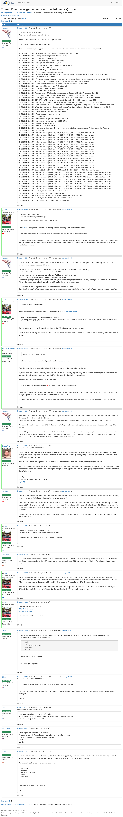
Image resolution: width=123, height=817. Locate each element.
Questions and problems (23, 12)
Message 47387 (22, 751)
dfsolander (6, 554)
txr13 (4, 630)
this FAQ (25, 227)
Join (110, 2)
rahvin (4, 751)
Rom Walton (6, 446)
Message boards (7, 12)
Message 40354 (22, 411)
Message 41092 (22, 602)
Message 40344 (22, 28)
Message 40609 (22, 526)
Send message (6, 40)
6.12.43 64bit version (26, 611)
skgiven (5, 28)
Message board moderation (10, 15)
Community (19, 2)
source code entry (70, 311)
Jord (5, 209)
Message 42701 (22, 708)
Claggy (4, 677)
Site (28, 2)
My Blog (22, 481)
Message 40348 (22, 258)
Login (117, 2)
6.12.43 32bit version (26, 609)
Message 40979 (22, 554)
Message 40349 (22, 299)
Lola (3, 708)
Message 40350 (22, 348)
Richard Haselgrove (9, 348)
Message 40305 (67, 630)
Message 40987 (22, 573)
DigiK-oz (5, 491)
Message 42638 (67, 677)
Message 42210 (22, 630)
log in (24, 18)
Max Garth (6, 728)
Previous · (5, 21)
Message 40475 (22, 491)
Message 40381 (22, 446)
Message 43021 (22, 728)
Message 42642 (22, 677)
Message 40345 (22, 209)
